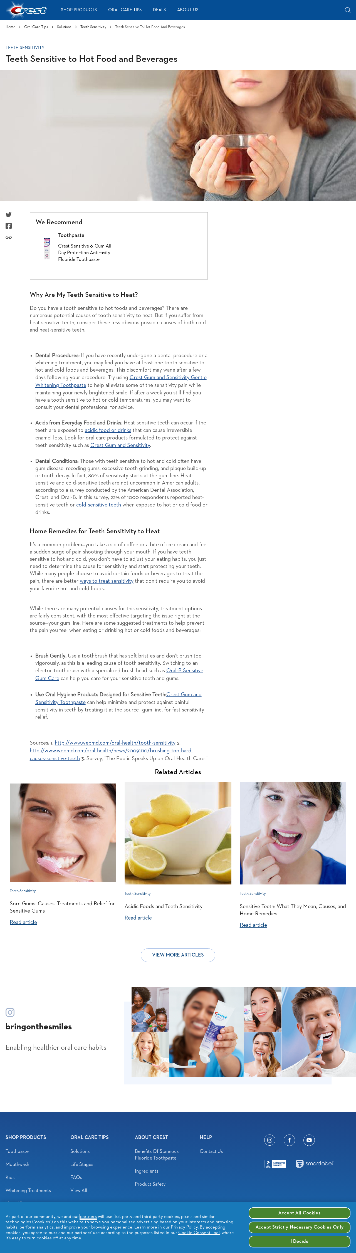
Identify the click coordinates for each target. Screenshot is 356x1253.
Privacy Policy (184, 1227)
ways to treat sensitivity (107, 581)
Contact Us (211, 1151)
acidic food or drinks (108, 430)
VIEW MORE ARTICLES (178, 955)
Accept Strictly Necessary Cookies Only (300, 1227)
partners (88, 1216)
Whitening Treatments (28, 1190)
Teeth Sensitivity (93, 27)
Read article (23, 922)
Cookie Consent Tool (199, 1232)
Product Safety (150, 1184)
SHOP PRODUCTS (79, 10)
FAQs (76, 1177)
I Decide (300, 1241)
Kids (10, 1177)
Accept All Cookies (299, 1213)
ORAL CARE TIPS (125, 10)
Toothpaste (17, 1151)
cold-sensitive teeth (98, 505)
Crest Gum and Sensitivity (120, 445)
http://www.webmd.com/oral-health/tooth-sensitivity (115, 743)
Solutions (64, 27)
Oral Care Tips (36, 27)
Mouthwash (17, 1164)
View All (78, 1190)
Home (10, 27)
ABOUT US (188, 10)
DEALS (159, 10)
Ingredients (146, 1171)
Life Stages (81, 1164)
